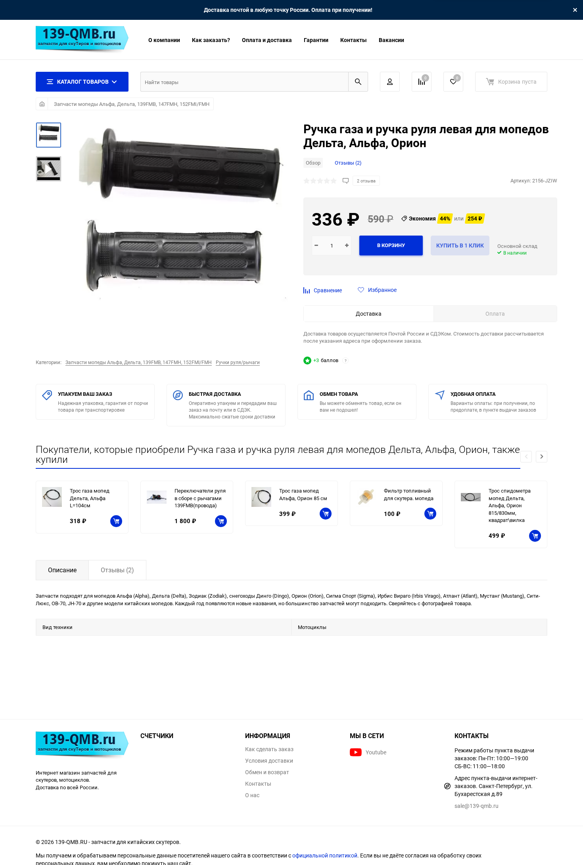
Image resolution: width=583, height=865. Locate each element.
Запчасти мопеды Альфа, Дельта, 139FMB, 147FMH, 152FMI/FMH (131, 103)
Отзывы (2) (348, 162)
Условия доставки (269, 760)
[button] (541, 456)
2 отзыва (366, 181)
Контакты (353, 40)
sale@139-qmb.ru (477, 805)
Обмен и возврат (267, 772)
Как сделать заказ (269, 749)
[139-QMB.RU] (82, 746)
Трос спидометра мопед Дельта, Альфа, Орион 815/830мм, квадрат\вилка (510, 505)
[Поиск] (358, 82)
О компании (164, 40)
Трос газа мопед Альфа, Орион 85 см (303, 494)
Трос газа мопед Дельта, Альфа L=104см (89, 498)
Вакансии (391, 40)
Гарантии (316, 40)
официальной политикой (324, 855)
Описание (62, 570)
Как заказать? (211, 40)
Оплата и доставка (267, 40)
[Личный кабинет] (390, 82)
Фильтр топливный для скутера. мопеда (408, 494)
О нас (252, 795)
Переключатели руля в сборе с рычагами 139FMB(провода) (200, 498)
